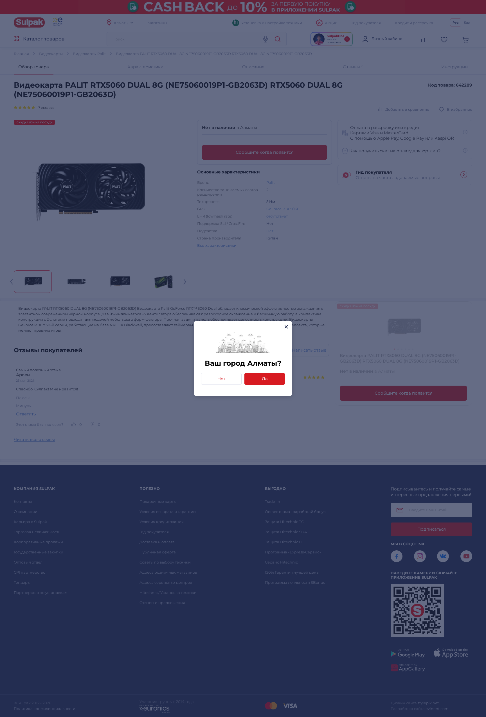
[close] (286, 326)
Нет (221, 378)
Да (265, 378)
